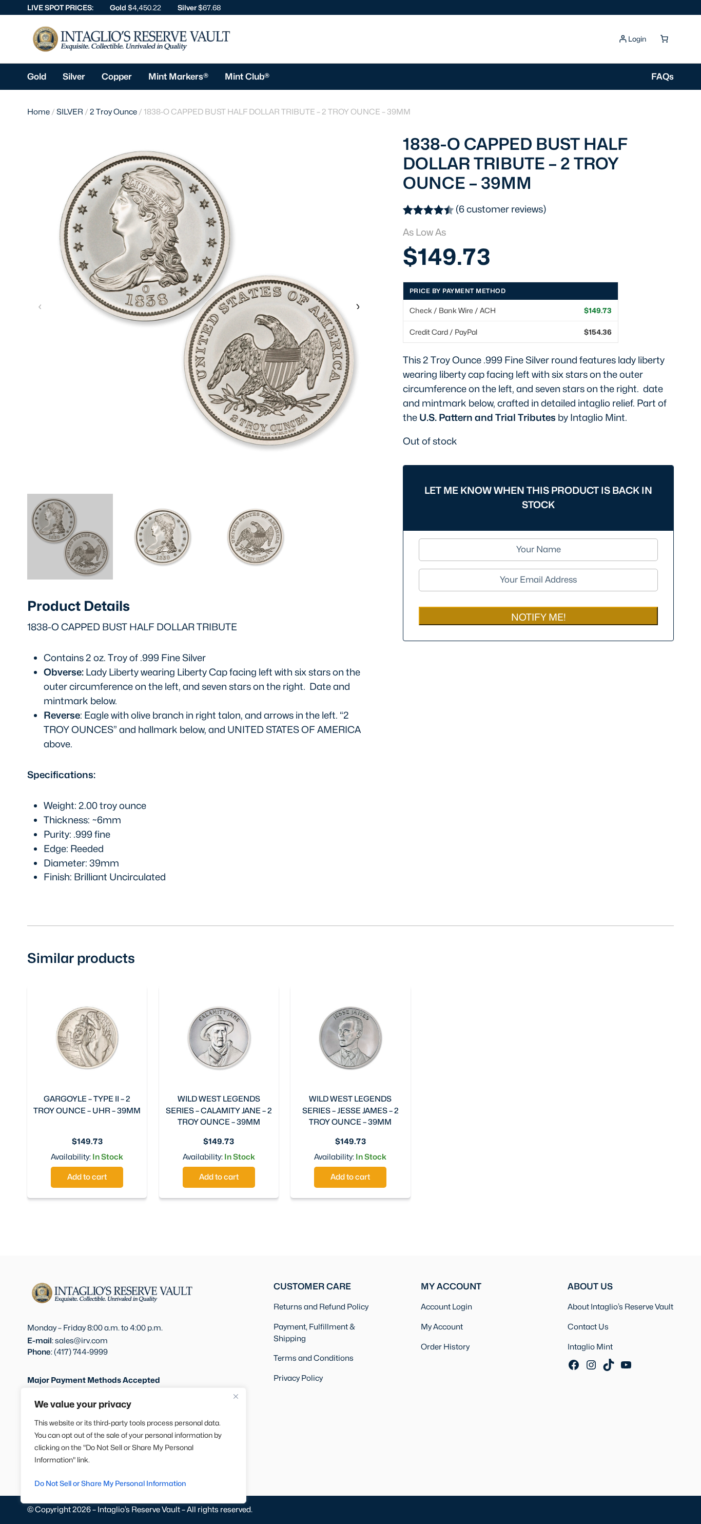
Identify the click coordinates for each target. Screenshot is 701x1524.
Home (38, 112)
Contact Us (588, 1327)
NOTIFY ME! (538, 617)
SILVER (69, 112)
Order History (445, 1347)
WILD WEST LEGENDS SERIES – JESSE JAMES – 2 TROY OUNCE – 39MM (350, 1110)
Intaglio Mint (590, 1347)
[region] (133, 1445)
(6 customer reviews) (501, 209)
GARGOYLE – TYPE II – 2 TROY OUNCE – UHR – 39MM (87, 1104)
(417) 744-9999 (81, 1352)
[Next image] (357, 306)
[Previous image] (40, 306)
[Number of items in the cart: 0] (664, 39)
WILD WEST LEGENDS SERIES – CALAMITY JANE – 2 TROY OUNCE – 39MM (219, 1110)
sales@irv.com (81, 1340)
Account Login (446, 1306)
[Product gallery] (198, 297)
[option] (162, 537)
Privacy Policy (298, 1378)
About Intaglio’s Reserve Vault (620, 1306)
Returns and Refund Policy (321, 1306)
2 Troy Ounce (113, 112)
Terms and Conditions (314, 1358)
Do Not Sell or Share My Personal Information (110, 1483)
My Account (442, 1327)
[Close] (235, 1396)
